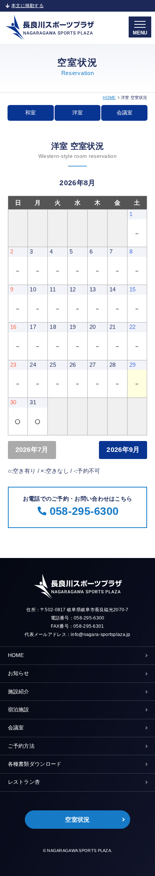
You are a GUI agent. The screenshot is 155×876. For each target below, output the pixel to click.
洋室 (77, 113)
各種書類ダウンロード (35, 764)
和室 (30, 113)
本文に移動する (27, 5)
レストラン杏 (24, 782)
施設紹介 (18, 691)
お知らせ (18, 673)
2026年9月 (123, 449)
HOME (109, 97)
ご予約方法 (21, 746)
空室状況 (77, 819)
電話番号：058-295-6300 (78, 618)
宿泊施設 (18, 709)
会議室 (124, 113)
